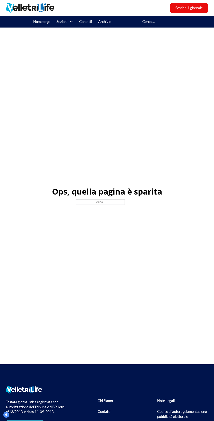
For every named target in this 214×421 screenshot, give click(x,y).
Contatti (85, 21)
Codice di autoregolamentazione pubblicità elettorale (182, 414)
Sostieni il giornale (189, 8)
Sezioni (61, 21)
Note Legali (166, 400)
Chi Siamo (105, 400)
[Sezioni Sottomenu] (71, 21)
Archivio (104, 21)
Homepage (41, 21)
